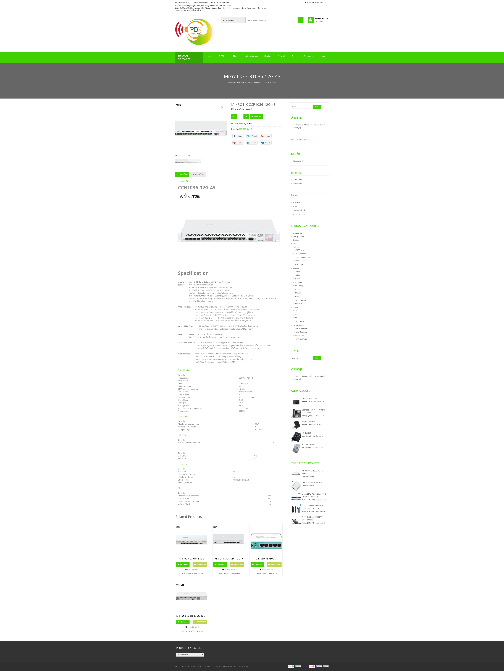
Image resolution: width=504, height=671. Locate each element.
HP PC (297, 296)
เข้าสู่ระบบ (296, 202)
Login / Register (312, 2)
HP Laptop (299, 293)
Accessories (309, 56)
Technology (297, 180)
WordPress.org (298, 214)
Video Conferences (302, 257)
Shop (323, 56)
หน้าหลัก (231, 82)
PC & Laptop (297, 283)
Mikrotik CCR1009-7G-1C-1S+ (191, 616)
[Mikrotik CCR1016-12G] (191, 540)
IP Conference (300, 253)
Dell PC (297, 289)
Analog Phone (298, 236)
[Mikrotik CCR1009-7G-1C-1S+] (191, 597)
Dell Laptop (299, 285)
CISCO (297, 310)
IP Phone (235, 56)
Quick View (188, 574)
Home (209, 56)
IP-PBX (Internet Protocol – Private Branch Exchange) (309, 126)
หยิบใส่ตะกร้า (257, 116)
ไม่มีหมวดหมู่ (298, 183)
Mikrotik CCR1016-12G (191, 558)
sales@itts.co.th (183, 2)
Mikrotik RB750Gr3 (266, 558)
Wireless (298, 278)
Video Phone (300, 261)
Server (294, 56)
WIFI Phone (299, 264)
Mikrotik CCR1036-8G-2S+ (229, 558)
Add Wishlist (198, 574)
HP (296, 317)
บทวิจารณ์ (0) (198, 174)
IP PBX (221, 56)
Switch (297, 275)
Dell (296, 314)
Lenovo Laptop (300, 300)
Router (249, 82)
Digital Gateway (301, 332)
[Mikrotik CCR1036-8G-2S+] (228, 540)
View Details (201, 564)
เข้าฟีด (295, 206)
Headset (267, 56)
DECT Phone (299, 250)
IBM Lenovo (299, 321)
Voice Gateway (251, 56)
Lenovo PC (299, 303)
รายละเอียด (182, 174)
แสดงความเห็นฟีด (299, 210)
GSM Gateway (300, 335)
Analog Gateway (301, 328)
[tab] (182, 174)
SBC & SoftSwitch (301, 339)
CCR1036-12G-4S (245, 129)
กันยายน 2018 (298, 161)
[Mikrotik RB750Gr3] (266, 540)
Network (281, 56)
